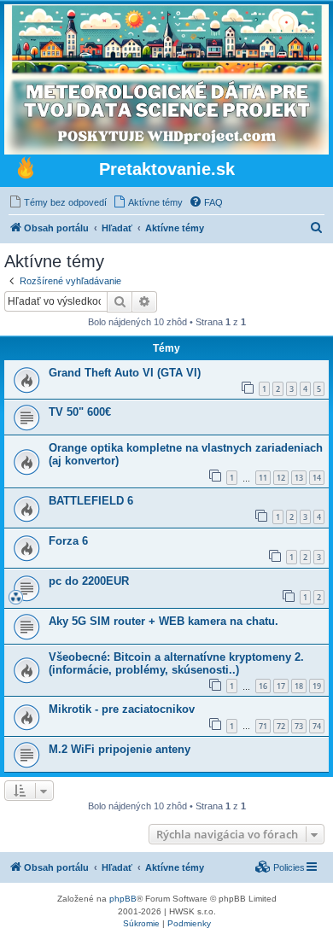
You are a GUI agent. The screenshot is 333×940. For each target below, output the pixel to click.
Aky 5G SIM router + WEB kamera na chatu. (163, 621)
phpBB (123, 898)
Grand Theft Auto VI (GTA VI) (125, 372)
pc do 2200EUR (89, 581)
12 (281, 477)
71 (263, 726)
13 (299, 477)
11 (263, 477)
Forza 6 (68, 540)
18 (299, 686)
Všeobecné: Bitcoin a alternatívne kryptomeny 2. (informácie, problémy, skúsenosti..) (176, 663)
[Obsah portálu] (25, 170)
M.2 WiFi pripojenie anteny (119, 749)
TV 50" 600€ (80, 412)
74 (317, 726)
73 (299, 726)
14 (317, 477)
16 (263, 686)
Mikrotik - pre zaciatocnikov (122, 709)
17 (281, 686)
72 (281, 726)
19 (317, 686)
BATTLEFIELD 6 (91, 500)
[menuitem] (58, 202)
